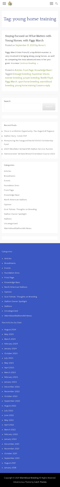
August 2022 (10, 406)
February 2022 (11, 434)
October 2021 (10, 453)
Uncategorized (11, 223)
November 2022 (12, 391)
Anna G (42, 45)
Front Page (28, 70)
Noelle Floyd (46, 78)
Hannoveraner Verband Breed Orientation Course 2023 (29, 154)
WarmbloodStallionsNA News (18, 228)
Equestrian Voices (40, 74)
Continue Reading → (29, 63)
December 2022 (12, 387)
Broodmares (9, 176)
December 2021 (11, 444)
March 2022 (10, 429)
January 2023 (10, 382)
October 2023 (11, 353)
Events (7, 180)
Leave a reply (43, 85)
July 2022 (8, 410)
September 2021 (12, 458)
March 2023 (10, 372)
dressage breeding (22, 74)
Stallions (8, 219)
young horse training (25, 85)
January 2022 (10, 439)
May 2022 (9, 420)
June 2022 (9, 415)
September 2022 (12, 401)
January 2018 (10, 467)
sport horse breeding (28, 81)
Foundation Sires (11, 185)
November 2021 (11, 448)
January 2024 (10, 348)
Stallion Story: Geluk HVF (15, 136)
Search (7, 101)
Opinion (7, 204)
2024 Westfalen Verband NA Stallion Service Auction (28, 149)
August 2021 (10, 463)
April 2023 (9, 367)
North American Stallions (15, 199)
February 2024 (11, 344)
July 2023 (8, 358)
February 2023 (11, 377)
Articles (18, 70)
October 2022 (11, 396)
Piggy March (11, 81)
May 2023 (9, 363)
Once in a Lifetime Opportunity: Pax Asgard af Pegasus (29, 131)
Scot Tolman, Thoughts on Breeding (20, 209)
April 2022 (9, 425)
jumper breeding (31, 78)
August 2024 (10, 329)
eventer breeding (13, 78)
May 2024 (9, 334)
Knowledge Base (42, 70)
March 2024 (10, 339)
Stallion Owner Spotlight (15, 214)
